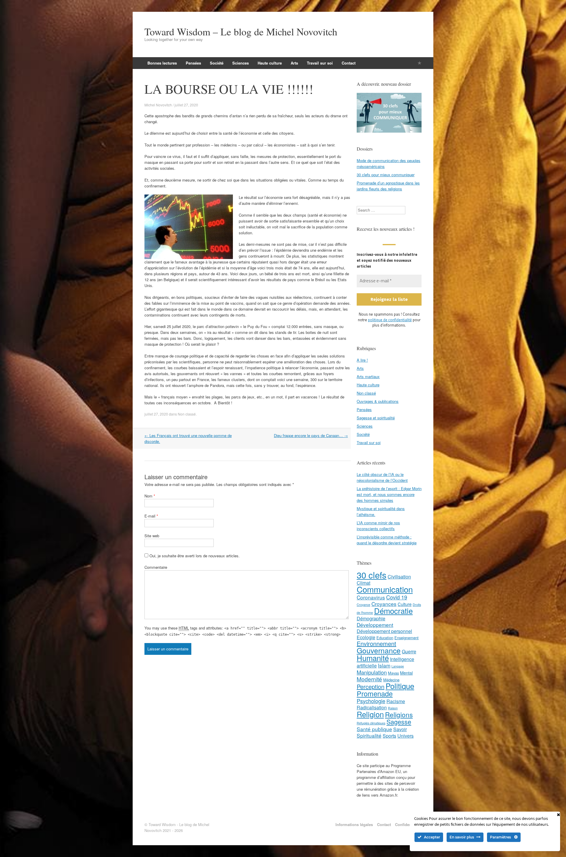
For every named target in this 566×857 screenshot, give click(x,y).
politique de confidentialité (390, 320)
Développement (375, 624)
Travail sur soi (320, 63)
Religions (399, 714)
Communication (385, 589)
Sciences (240, 63)
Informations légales (354, 824)
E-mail (151, 516)
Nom (149, 496)
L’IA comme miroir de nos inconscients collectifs (378, 525)
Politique (400, 685)
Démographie (371, 618)
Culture (405, 604)
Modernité (369, 679)
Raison (393, 708)
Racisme (395, 701)
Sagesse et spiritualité (376, 418)
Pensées (193, 63)
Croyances (383, 603)
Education (384, 637)
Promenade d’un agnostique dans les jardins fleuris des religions (388, 186)
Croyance (363, 604)
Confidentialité (408, 824)
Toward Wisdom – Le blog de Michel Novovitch (240, 32)
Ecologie (366, 637)
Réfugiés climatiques (371, 723)
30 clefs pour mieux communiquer (385, 174)
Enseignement (406, 637)
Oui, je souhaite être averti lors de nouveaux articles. (194, 555)
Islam (384, 665)
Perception (370, 686)
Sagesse (398, 721)
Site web (151, 535)
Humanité (373, 657)
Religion (370, 714)
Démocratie (393, 610)
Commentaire (155, 567)
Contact (349, 63)
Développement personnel (384, 631)
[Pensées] (419, 63)
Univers (405, 735)
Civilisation (399, 576)
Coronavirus (371, 597)
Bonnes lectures (162, 63)
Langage (397, 666)
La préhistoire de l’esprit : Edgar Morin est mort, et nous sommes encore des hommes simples (389, 494)
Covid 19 (396, 597)
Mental (406, 673)
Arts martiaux (368, 376)
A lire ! (362, 360)
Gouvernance (379, 650)
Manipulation (372, 672)
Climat (363, 582)
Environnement (376, 643)
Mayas (393, 673)
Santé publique (374, 729)
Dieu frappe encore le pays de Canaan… (311, 435)
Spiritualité (369, 735)
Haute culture (270, 63)
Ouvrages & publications (378, 401)
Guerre (409, 651)
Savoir (400, 729)
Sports (389, 735)
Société (216, 63)
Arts (294, 63)
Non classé (187, 413)
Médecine (391, 680)
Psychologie (371, 701)
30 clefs (371, 574)
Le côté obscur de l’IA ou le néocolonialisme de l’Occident (382, 477)
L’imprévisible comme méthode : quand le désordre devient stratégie (387, 539)
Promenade (375, 693)
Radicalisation (372, 707)
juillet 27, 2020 (156, 413)
